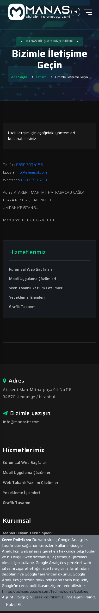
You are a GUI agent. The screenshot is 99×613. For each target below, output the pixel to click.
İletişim (41, 77)
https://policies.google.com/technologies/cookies (45, 591)
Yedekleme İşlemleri (27, 297)
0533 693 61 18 (34, 180)
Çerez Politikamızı (49, 597)
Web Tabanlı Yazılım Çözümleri (36, 288)
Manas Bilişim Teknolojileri (27, 533)
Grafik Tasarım (22, 307)
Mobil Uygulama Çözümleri (32, 279)
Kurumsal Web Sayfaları (30, 269)
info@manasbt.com (31, 172)
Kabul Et (14, 605)
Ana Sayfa (19, 77)
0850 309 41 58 (29, 165)
